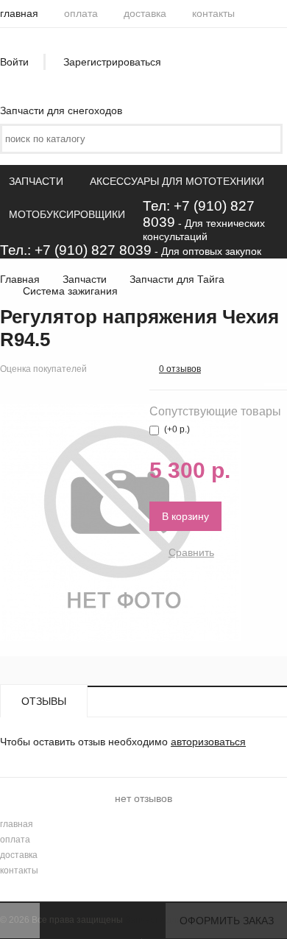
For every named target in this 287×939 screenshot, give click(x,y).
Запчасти (36, 181)
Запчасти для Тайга (177, 279)
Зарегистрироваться (112, 62)
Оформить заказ (227, 920)
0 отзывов (180, 369)
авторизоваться (208, 742)
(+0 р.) (177, 429)
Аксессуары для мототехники (177, 181)
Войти (14, 62)
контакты (213, 13)
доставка (145, 13)
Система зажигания (70, 291)
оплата (81, 13)
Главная (20, 279)
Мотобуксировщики (67, 214)
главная (19, 13)
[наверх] (20, 920)
